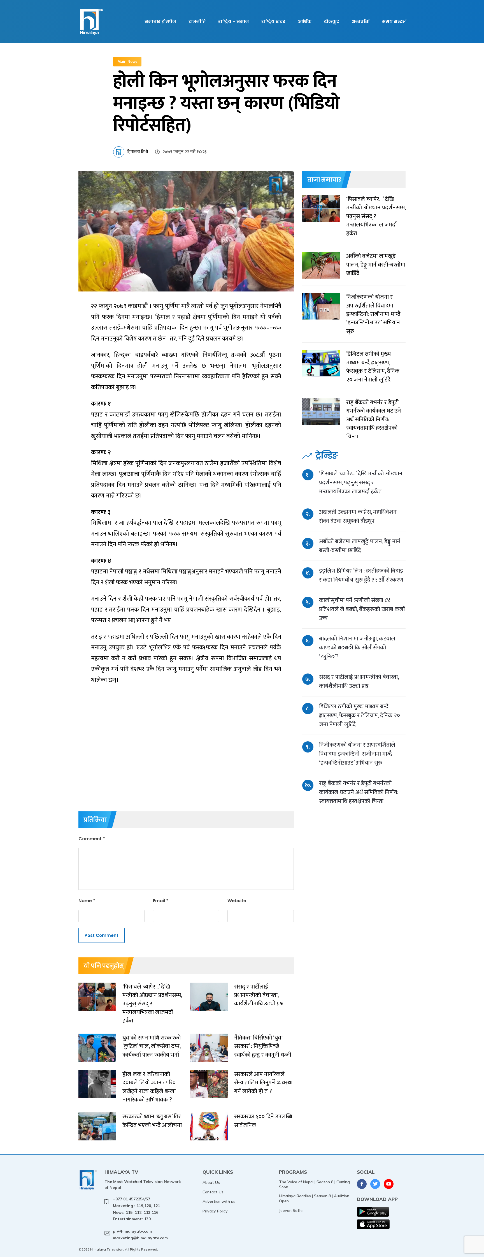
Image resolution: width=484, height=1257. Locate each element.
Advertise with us (219, 1201)
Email (160, 900)
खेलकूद (331, 21)
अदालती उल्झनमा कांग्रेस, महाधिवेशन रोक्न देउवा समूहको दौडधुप (358, 516)
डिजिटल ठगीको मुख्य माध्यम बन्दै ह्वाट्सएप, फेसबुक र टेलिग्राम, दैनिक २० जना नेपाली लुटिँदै (359, 715)
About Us (211, 1182)
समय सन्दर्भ (394, 21)
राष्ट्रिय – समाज (233, 21)
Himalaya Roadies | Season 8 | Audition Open (314, 1198)
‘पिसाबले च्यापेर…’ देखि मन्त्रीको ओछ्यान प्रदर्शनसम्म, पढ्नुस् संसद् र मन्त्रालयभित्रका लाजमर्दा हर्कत (360, 482)
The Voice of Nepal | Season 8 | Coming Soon (314, 1184)
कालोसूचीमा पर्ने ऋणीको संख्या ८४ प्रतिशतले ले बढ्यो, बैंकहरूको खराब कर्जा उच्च (362, 609)
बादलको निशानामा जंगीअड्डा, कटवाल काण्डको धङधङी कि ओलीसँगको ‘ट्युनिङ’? (357, 647)
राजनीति (197, 21)
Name (86, 900)
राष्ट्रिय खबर (273, 21)
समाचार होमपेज (160, 21)
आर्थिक (304, 21)
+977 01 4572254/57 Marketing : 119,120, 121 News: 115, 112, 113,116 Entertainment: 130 (136, 1208)
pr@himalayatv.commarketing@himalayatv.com (140, 1234)
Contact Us (213, 1192)
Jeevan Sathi (290, 1210)
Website (236, 900)
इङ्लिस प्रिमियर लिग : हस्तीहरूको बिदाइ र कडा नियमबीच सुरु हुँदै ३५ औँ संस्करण (361, 575)
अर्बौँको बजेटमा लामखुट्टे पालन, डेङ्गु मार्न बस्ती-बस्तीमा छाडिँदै (359, 545)
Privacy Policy (215, 1211)
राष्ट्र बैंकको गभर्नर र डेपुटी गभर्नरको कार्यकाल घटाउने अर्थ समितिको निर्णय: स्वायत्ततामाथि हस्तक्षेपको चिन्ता (358, 792)
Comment (91, 838)
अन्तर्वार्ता (360, 21)
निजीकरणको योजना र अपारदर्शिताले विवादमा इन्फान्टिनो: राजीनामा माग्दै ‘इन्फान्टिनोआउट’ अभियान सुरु (357, 754)
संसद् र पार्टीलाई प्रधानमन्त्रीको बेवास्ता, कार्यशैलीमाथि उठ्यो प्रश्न (359, 681)
